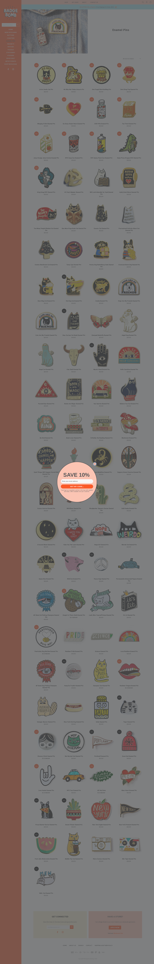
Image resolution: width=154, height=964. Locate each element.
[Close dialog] (94, 463)
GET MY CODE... (77, 486)
